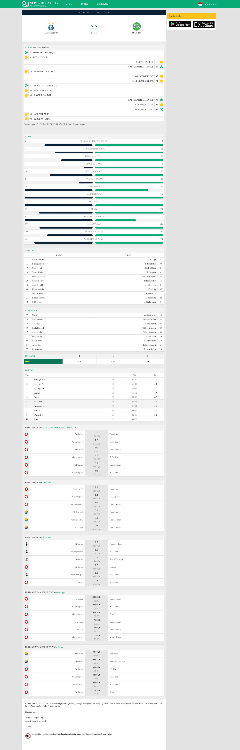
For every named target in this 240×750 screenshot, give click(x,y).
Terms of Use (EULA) (34, 718)
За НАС (28, 726)
